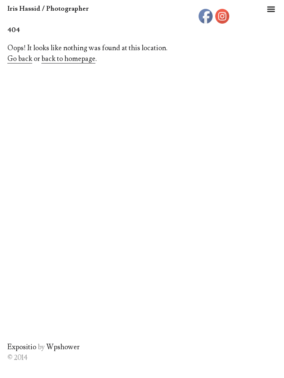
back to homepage (68, 58)
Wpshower (63, 347)
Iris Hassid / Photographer (48, 8)
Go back (19, 58)
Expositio (21, 347)
